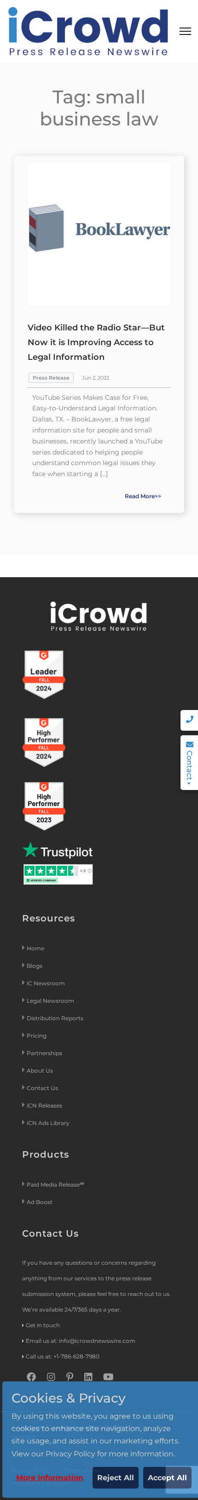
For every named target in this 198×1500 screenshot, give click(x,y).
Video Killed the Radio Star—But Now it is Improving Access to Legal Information (96, 342)
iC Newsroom (46, 983)
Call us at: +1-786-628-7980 (62, 1356)
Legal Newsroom (51, 1000)
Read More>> (143, 496)
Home (35, 948)
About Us (40, 1070)
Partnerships (44, 1053)
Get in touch (43, 1325)
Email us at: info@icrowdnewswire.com (80, 1340)
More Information (49, 1477)
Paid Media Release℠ (55, 1184)
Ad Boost (39, 1202)
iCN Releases (44, 1105)
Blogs (34, 965)
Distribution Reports (56, 1018)
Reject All (115, 1477)
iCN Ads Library (48, 1122)
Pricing (37, 1035)
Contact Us (42, 1088)
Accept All (167, 1477)
